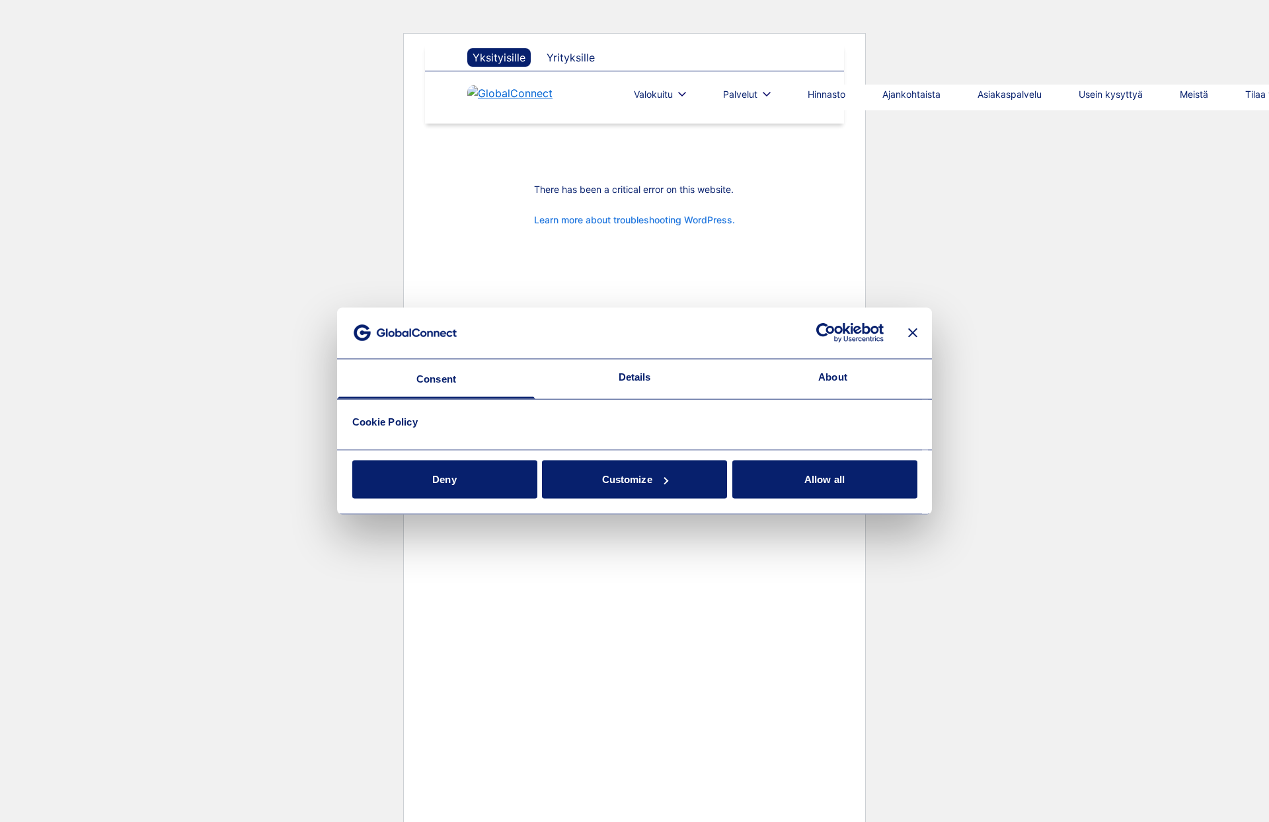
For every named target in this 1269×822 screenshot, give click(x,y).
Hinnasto (826, 94)
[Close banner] (912, 333)
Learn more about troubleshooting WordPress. (634, 219)
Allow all (824, 479)
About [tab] (832, 376)
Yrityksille (571, 57)
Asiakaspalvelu (1010, 94)
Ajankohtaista (911, 94)
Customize (627, 479)
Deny (444, 479)
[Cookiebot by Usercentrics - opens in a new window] (826, 333)
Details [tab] (635, 376)
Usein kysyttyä (1111, 94)
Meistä (1194, 94)
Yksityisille (499, 57)
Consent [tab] (436, 378)
